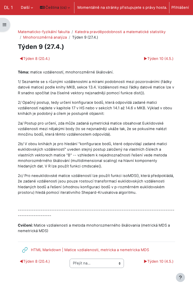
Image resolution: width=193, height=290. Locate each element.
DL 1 (8, 7)
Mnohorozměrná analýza (45, 37)
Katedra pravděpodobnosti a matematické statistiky (120, 32)
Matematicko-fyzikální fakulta (44, 32)
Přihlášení (180, 7)
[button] (55, 7)
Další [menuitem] (25, 7)
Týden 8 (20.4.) (35, 58)
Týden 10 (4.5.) (158, 58)
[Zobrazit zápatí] (180, 277)
